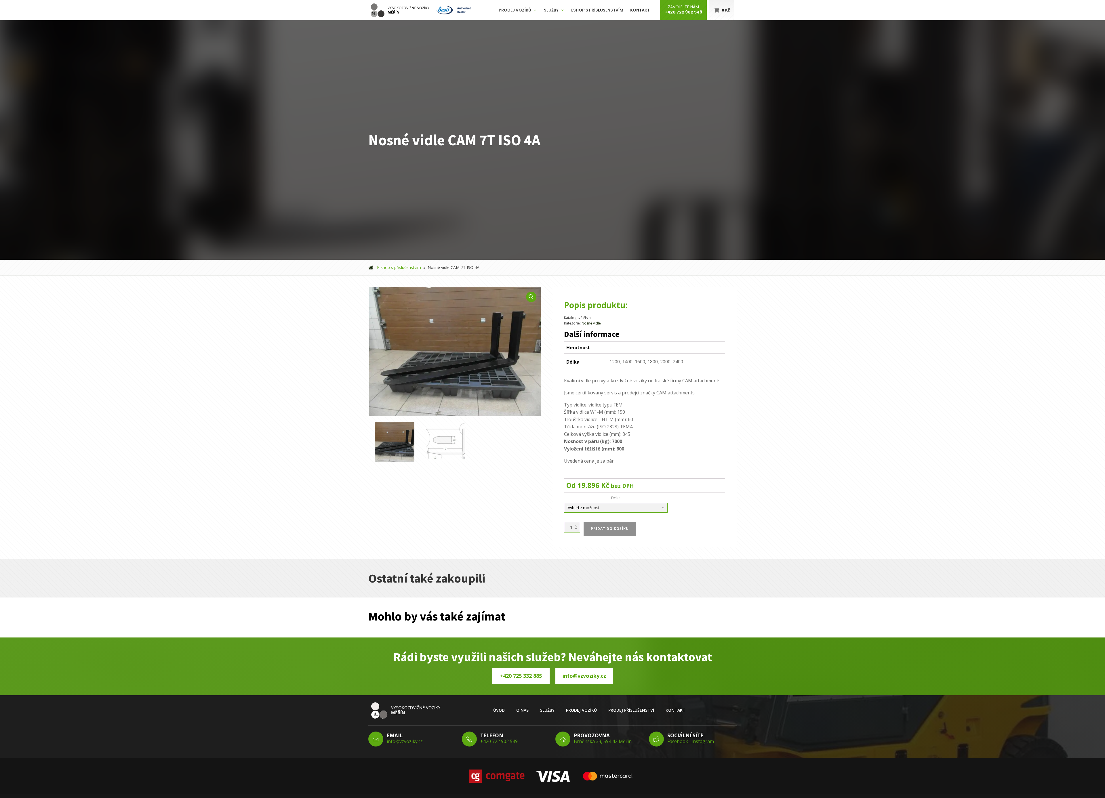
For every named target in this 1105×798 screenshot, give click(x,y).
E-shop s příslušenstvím (399, 267)
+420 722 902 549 (499, 741)
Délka (615, 497)
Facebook (677, 741)
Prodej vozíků (515, 10)
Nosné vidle (591, 323)
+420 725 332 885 (521, 675)
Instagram (702, 741)
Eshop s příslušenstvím (597, 10)
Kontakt (640, 10)
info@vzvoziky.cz (584, 675)
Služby (551, 10)
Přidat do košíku (610, 528)
